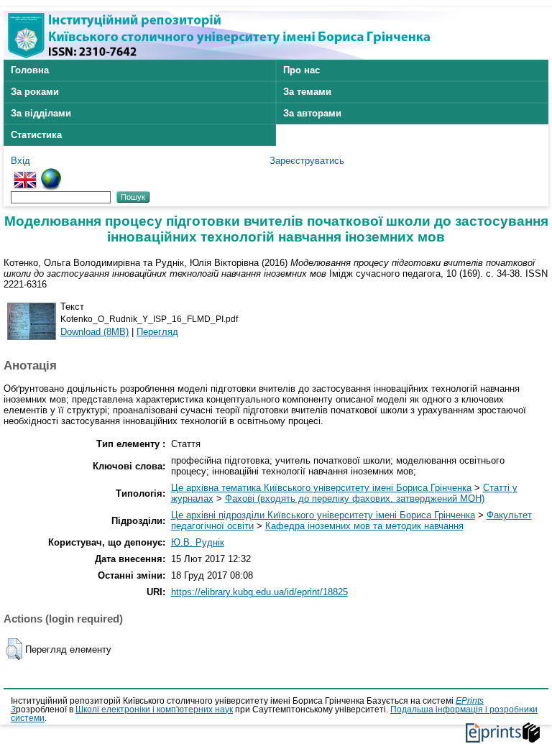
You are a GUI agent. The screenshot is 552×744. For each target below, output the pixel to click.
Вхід (20, 160)
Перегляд (157, 331)
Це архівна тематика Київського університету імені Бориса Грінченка (321, 487)
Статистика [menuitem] (36, 134)
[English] (25, 173)
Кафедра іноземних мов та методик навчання (364, 525)
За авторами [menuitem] (312, 113)
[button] (14, 649)
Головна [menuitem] (30, 70)
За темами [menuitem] (307, 91)
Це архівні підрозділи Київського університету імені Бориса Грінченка (323, 515)
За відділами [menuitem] (41, 113)
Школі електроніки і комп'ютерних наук (154, 709)
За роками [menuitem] (35, 91)
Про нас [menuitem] (301, 70)
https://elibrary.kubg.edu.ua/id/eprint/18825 (259, 592)
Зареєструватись (307, 160)
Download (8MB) (94, 331)
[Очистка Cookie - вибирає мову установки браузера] (51, 173)
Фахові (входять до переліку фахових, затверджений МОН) (354, 498)
